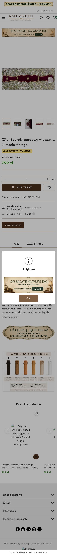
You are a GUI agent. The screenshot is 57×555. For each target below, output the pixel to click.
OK (28, 298)
